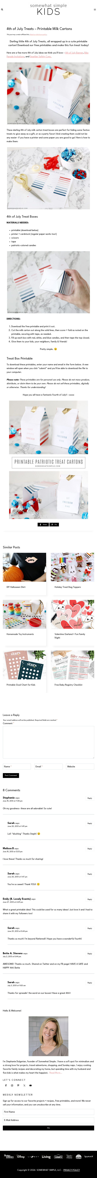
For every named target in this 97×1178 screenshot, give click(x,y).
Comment (8, 723)
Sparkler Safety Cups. (41, 57)
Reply (90, 798)
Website (71, 767)
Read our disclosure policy (38, 34)
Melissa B (8, 848)
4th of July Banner (74, 53)
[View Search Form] (2, 10)
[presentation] (24, 567)
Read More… (55, 1073)
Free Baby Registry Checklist (68, 685)
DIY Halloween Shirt (16, 587)
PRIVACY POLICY (71, 1170)
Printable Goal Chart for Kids (21, 685)
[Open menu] (95, 9)
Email (39, 767)
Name (8, 767)
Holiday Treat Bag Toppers (68, 587)
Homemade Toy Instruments (20, 634)
